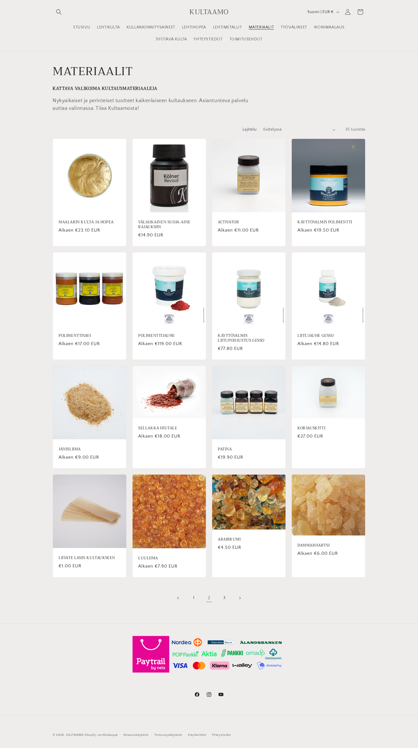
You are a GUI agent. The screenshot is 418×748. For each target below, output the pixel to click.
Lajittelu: (250, 129)
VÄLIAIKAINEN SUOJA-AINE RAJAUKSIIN (164, 225)
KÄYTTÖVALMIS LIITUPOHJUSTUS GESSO (241, 338)
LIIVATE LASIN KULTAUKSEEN (87, 558)
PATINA (225, 449)
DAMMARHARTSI (313, 545)
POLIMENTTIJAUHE (156, 335)
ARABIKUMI (229, 539)
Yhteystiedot (221, 734)
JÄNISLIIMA (70, 449)
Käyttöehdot (197, 734)
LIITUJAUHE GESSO (315, 335)
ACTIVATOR (228, 222)
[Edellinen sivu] (178, 598)
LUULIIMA (148, 558)
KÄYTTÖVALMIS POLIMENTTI (324, 222)
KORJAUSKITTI (311, 428)
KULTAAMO (75, 735)
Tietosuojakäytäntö (168, 734)
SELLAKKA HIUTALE (157, 428)
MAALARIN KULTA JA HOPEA (86, 222)
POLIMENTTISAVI (75, 335)
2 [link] (209, 597)
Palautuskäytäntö (136, 734)
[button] (59, 12)
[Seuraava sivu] (239, 598)
